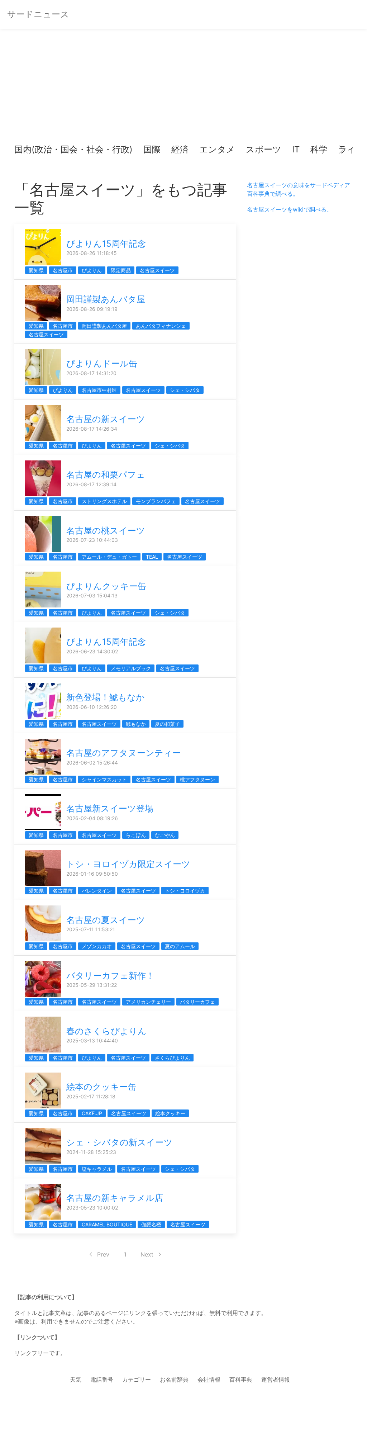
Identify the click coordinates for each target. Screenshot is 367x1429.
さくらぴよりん (172, 1058)
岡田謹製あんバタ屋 (105, 299)
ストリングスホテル (104, 501)
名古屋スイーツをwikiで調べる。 (289, 209)
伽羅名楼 (151, 1224)
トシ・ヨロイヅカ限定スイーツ (128, 864)
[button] (26, 149)
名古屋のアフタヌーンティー (123, 753)
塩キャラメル (97, 1169)
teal (152, 557)
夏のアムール (180, 946)
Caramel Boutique (107, 1224)
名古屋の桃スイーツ (105, 530)
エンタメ (217, 149)
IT (296, 149)
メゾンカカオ (97, 946)
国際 (152, 149)
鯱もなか (136, 724)
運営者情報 (275, 1379)
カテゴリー (136, 1379)
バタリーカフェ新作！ (110, 975)
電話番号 (101, 1379)
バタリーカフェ (197, 1002)
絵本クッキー (170, 1113)
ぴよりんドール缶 (101, 363)
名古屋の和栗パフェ (105, 474)
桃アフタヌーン (197, 779)
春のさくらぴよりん (106, 1031)
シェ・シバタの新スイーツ (119, 1142)
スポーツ (263, 149)
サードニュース (38, 14)
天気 (75, 1379)
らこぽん (136, 835)
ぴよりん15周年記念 (106, 243)
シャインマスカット (104, 779)
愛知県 (36, 270)
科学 (319, 149)
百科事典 (240, 1379)
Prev (103, 1254)
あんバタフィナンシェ (161, 326)
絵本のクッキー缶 (101, 1087)
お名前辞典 (174, 1379)
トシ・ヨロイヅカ (185, 891)
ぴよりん (92, 270)
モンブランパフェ (156, 501)
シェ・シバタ (185, 390)
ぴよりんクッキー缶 (106, 586)
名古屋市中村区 (99, 390)
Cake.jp (92, 1113)
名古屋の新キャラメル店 (114, 1198)
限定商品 (121, 270)
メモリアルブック (131, 668)
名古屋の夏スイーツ (105, 920)
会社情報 (208, 1379)
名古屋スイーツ (157, 270)
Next (146, 1254)
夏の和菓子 (167, 724)
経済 (180, 149)
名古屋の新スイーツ (105, 419)
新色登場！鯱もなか (105, 697)
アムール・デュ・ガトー (109, 557)
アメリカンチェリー (148, 1002)
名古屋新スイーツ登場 (109, 808)
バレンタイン (97, 891)
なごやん (165, 835)
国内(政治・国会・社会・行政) (73, 149)
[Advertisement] (183, 89)
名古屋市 (63, 270)
